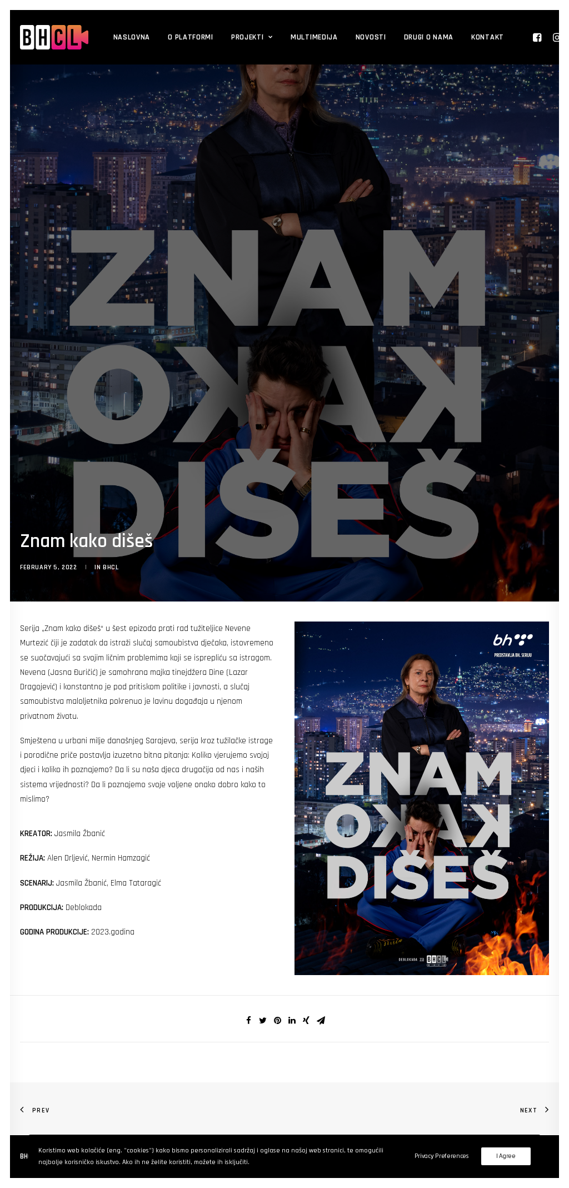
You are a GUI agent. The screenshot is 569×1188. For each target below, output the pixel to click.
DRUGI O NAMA (428, 37)
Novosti (371, 37)
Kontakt (487, 37)
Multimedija (314, 37)
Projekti (247, 37)
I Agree (506, 1156)
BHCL (110, 567)
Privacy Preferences (442, 1156)
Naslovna (132, 37)
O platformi (190, 37)
